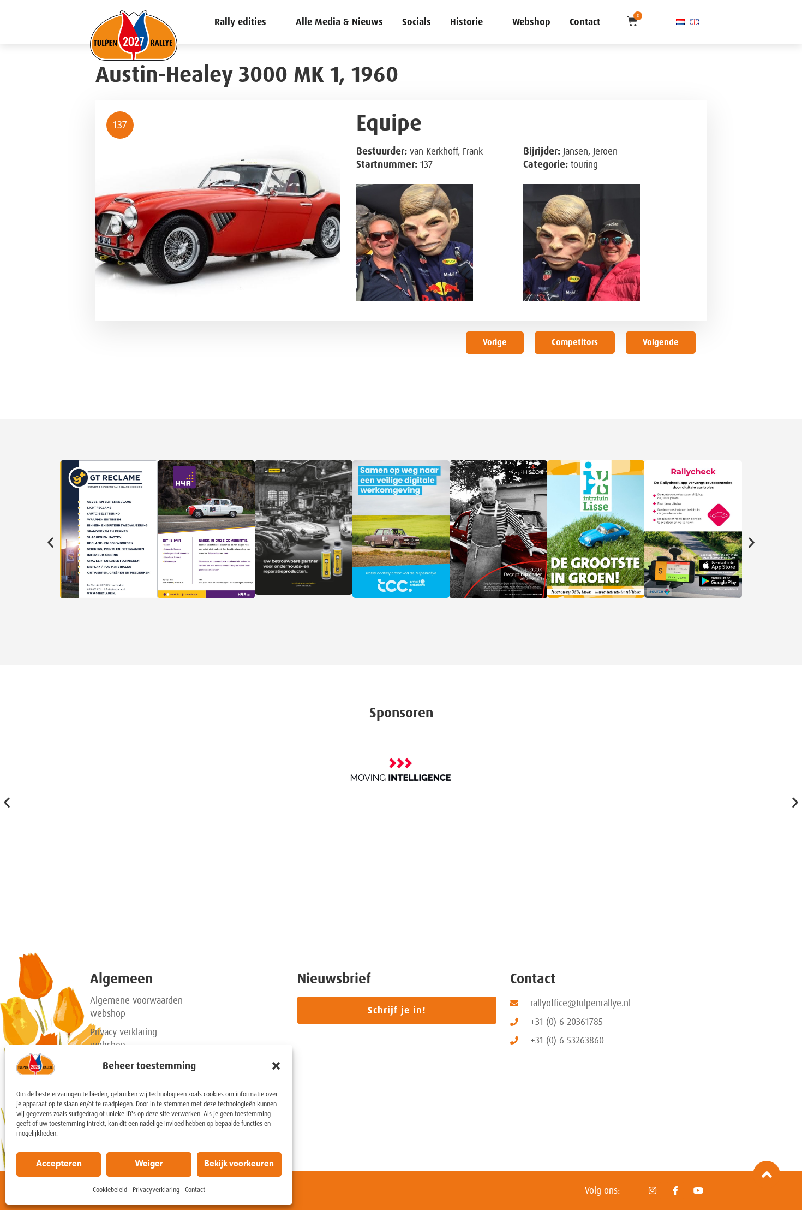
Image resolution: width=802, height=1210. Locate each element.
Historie (466, 22)
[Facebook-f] (675, 1190)
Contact (195, 1189)
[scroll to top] (766, 1174)
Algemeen (121, 979)
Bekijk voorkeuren (239, 1164)
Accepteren (59, 1164)
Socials (416, 22)
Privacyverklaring (156, 1189)
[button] (276, 1065)
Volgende (661, 342)
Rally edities (240, 22)
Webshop (531, 22)
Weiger (149, 1164)
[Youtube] (698, 1190)
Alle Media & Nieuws (339, 22)
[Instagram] (652, 1190)
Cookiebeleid (110, 1189)
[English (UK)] (694, 22)
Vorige (495, 342)
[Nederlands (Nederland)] (680, 22)
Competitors (575, 342)
